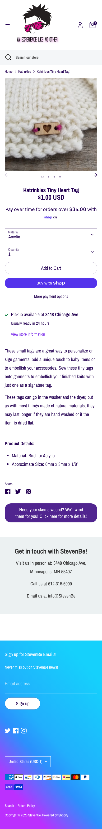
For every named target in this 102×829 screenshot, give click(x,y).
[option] (51, 124)
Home (9, 71)
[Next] (95, 175)
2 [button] (48, 177)
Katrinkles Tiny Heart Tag (53, 71)
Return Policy (26, 805)
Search (9, 805)
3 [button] (54, 177)
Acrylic (14, 236)
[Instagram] (24, 730)
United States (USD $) (25, 761)
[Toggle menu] (7, 25)
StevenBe (34, 815)
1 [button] (42, 177)
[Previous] (6, 175)
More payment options (51, 296)
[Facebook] (16, 730)
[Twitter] (7, 730)
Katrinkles (24, 71)
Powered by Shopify (55, 815)
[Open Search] (8, 57)
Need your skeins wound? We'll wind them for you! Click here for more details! (51, 512)
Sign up (22, 703)
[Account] (80, 24)
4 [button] (60, 177)
